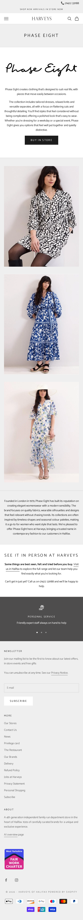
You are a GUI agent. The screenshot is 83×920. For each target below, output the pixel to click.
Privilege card (12, 743)
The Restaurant (13, 750)
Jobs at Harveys (13, 777)
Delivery (8, 763)
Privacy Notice (59, 673)
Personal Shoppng (14, 790)
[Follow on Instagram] (17, 880)
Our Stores (10, 723)
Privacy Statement (14, 784)
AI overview (11, 834)
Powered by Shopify (62, 892)
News (7, 736)
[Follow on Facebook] (6, 880)
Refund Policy (12, 770)
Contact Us (10, 730)
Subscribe (18, 701)
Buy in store (41, 140)
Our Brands (10, 757)
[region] (41, 615)
